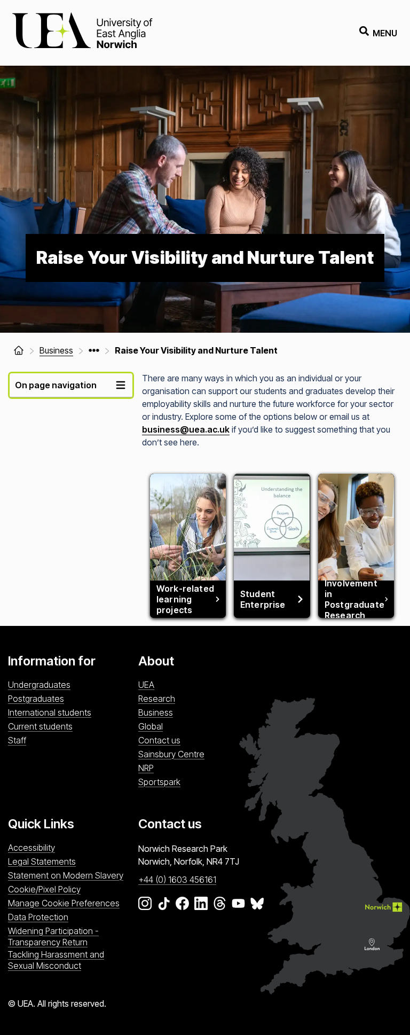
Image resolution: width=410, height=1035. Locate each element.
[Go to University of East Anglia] (82, 33)
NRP (146, 768)
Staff (17, 740)
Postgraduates (36, 698)
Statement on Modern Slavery (65, 875)
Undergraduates (39, 684)
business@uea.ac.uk (186, 429)
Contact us (159, 740)
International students (49, 712)
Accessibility (31, 847)
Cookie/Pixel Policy (44, 889)
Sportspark (159, 782)
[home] (18, 350)
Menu (385, 33)
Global (150, 726)
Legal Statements (42, 861)
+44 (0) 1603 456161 (177, 879)
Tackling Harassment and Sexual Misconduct (56, 960)
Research (156, 698)
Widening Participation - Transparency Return (53, 936)
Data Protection (38, 917)
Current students (40, 726)
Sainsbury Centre (171, 754)
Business (155, 712)
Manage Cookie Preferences (64, 903)
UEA (146, 684)
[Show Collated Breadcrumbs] (94, 350)
